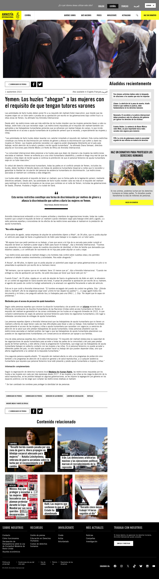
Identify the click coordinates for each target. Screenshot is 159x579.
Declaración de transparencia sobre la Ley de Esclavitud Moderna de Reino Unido (13, 545)
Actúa (60, 538)
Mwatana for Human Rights (60, 372)
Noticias (90, 396)
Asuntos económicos (11, 552)
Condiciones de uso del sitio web (26, 563)
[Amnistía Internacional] (10, 15)
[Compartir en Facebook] (33, 84)
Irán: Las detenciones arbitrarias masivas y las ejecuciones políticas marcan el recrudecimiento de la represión (80, 462)
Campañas (13, 444)
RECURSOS (36, 528)
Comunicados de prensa (34, 396)
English (101, 6)
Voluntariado (63, 541)
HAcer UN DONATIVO (131, 202)
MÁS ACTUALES (94, 528)
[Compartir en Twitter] (40, 84)
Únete (60, 535)
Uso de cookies (43, 563)
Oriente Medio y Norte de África (17, 403)
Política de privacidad (6, 563)
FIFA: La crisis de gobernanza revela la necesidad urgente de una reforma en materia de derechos (131, 139)
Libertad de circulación (75, 396)
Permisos (54, 563)
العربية (136, 6)
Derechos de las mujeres (54, 396)
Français (124, 6)
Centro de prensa (37, 535)
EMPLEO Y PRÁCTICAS (123, 543)
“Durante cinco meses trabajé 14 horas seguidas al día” (90, 510)
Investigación (91, 541)
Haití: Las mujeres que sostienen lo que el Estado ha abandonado (55, 508)
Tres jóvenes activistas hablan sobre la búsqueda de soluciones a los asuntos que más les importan (131, 95)
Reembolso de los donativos (67, 563)
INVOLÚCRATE (66, 528)
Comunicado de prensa (14, 396)
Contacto (6, 535)
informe (86, 306)
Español (113, 6)
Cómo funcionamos (10, 538)
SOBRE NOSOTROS (12, 528)
